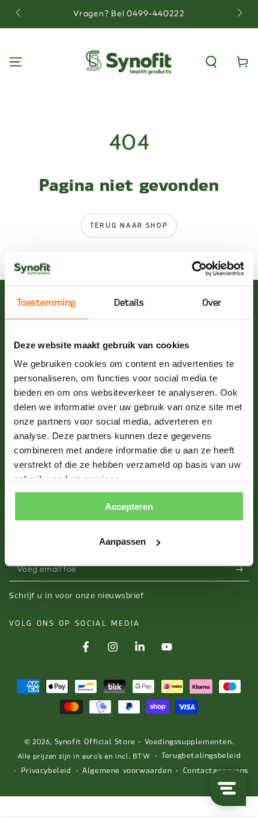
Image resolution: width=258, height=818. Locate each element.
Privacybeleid (46, 770)
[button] (211, 62)
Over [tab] (211, 302)
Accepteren (129, 506)
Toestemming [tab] (46, 302)
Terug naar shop (129, 225)
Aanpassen (122, 541)
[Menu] (15, 62)
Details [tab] (129, 302)
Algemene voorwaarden (127, 770)
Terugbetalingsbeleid (201, 755)
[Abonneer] (242, 569)
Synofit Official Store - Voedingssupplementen (143, 742)
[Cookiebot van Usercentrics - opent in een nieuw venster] (191, 269)
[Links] (19, 14)
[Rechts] (239, 14)
